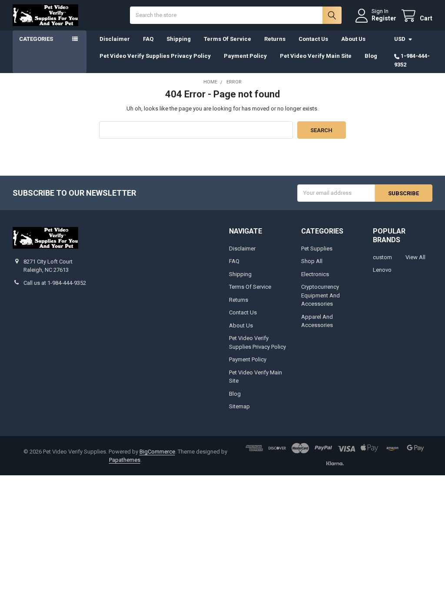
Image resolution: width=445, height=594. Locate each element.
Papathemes (124, 460)
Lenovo (382, 270)
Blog (371, 56)
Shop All (311, 261)
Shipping (178, 39)
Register (384, 18)
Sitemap (239, 406)
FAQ (148, 39)
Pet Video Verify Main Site (316, 56)
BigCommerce (157, 451)
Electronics (315, 274)
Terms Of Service (227, 39)
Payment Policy (245, 56)
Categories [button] (36, 39)
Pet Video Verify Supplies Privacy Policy (155, 56)
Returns (275, 39)
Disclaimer (115, 39)
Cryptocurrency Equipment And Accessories (320, 295)
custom (382, 257)
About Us (353, 39)
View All (415, 257)
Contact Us (313, 39)
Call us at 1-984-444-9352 (54, 283)
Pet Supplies (316, 248)
